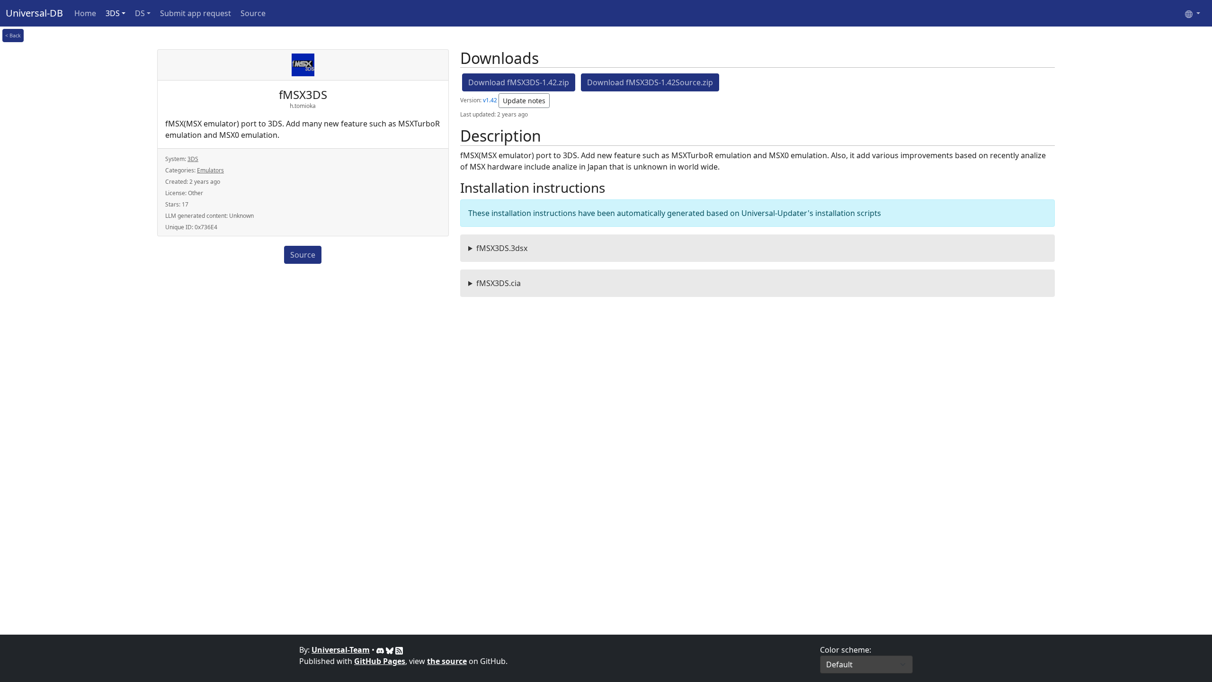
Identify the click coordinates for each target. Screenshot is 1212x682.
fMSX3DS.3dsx (501, 248)
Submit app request (195, 13)
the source (447, 661)
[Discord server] (381, 650)
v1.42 (490, 100)
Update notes (524, 100)
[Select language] (1192, 13)
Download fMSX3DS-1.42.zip (518, 82)
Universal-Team (341, 650)
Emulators (210, 170)
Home (85, 13)
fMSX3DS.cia (498, 283)
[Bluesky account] (390, 650)
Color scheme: (845, 650)
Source (253, 13)
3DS (113, 13)
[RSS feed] (399, 650)
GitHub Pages (379, 661)
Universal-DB (34, 13)
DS (140, 13)
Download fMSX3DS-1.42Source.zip (650, 82)
